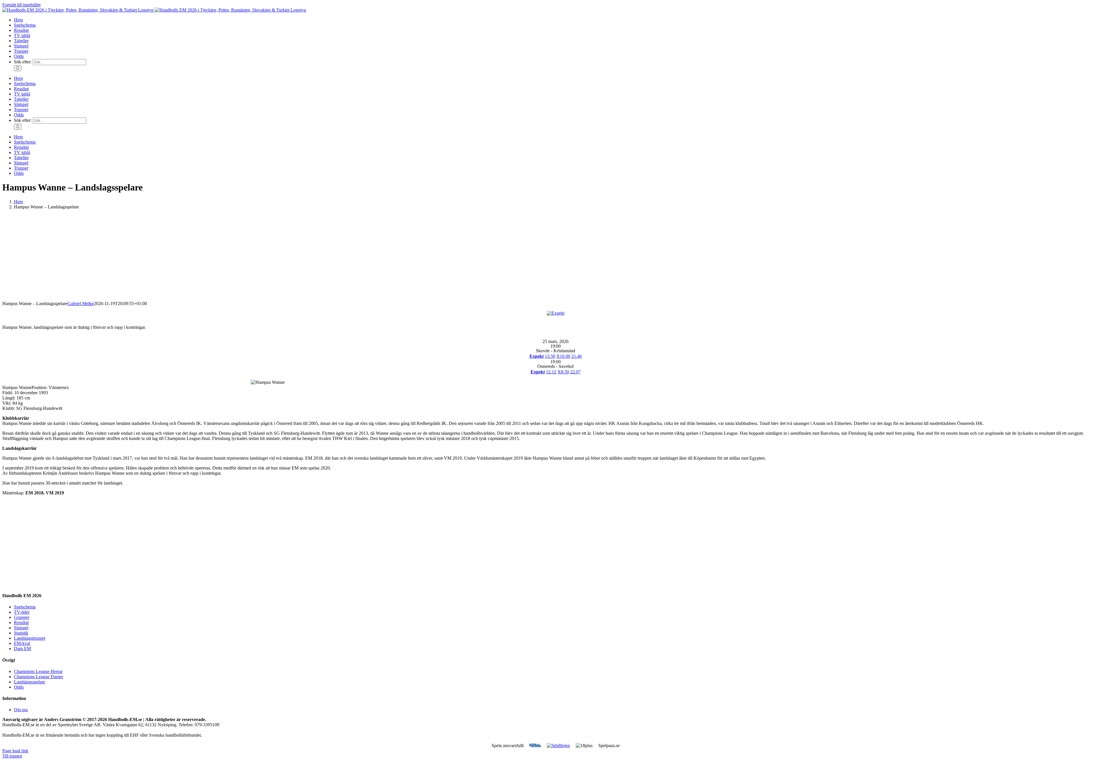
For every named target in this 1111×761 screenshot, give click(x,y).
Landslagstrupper (29, 638)
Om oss (21, 709)
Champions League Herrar (38, 671)
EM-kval (22, 643)
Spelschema (25, 606)
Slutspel (21, 627)
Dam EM (22, 648)
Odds (19, 687)
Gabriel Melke (80, 303)
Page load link (15, 750)
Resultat (21, 622)
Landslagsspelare (29, 681)
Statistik (21, 632)
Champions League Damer (38, 676)
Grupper (21, 617)
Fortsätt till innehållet (21, 4)
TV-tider (22, 612)
